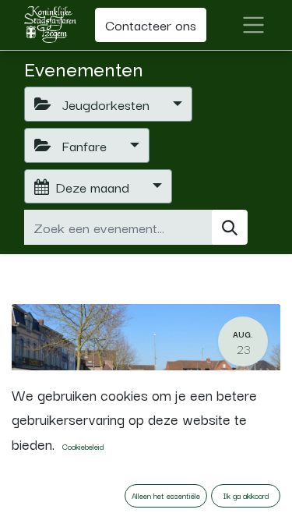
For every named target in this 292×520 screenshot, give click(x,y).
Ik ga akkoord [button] (246, 495)
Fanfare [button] (84, 145)
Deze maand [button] (94, 186)
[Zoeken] (230, 227)
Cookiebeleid (83, 446)
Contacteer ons (150, 24)
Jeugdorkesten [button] (105, 104)
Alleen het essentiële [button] (166, 495)
